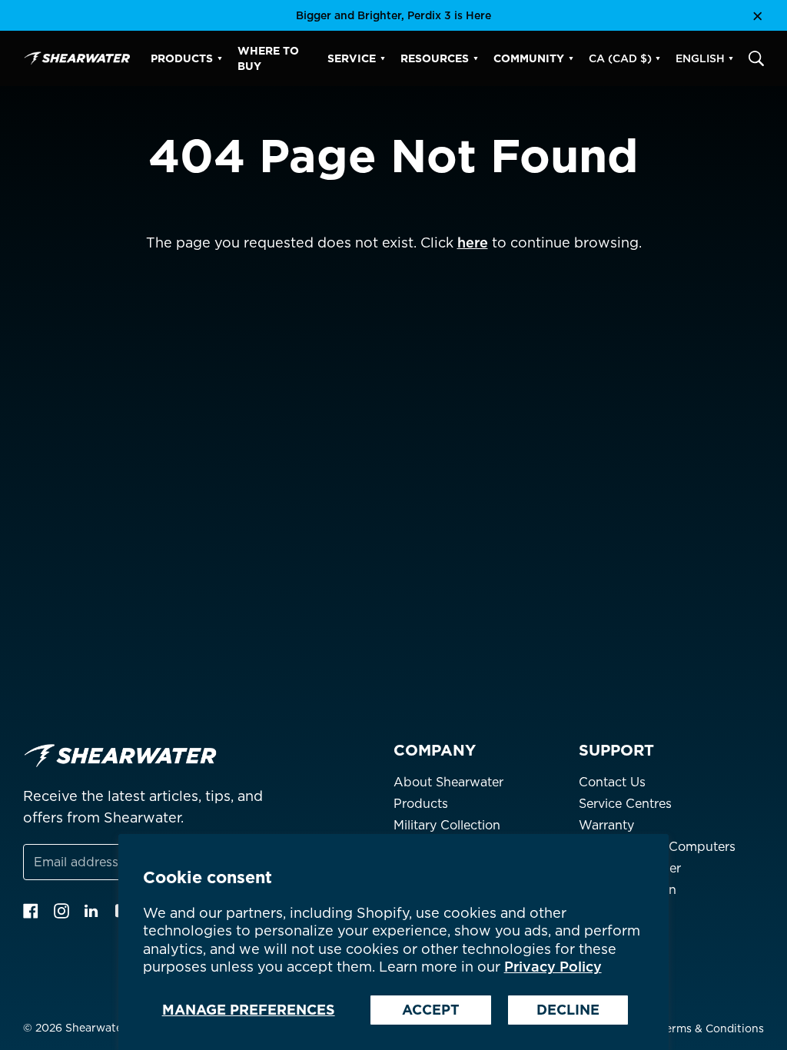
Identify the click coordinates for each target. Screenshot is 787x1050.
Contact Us (612, 782)
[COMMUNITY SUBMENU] (571, 58)
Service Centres (625, 803)
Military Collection (447, 825)
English (700, 58)
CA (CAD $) (620, 58)
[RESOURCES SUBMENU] (475, 58)
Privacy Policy (553, 967)
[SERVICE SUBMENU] (382, 58)
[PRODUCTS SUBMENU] (220, 58)
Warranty (606, 825)
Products (421, 803)
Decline (567, 1010)
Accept (431, 1010)
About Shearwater (448, 782)
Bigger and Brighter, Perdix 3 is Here (393, 15)
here (472, 242)
